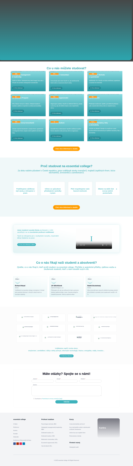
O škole (15, 424)
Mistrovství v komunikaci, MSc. (49, 439)
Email (58, 379)
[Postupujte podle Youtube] (17, 443)
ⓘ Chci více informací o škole (26, 244)
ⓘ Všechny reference (66, 356)
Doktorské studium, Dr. (47, 432)
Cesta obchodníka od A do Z (77, 424)
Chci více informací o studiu (66, 149)
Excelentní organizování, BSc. (49, 442)
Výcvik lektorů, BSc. (46, 446)
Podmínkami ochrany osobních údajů (52, 398)
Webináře (16, 437)
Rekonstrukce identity (75, 436)
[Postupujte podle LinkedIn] (24, 443)
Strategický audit (74, 447)
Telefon (83, 379)
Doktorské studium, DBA (48, 436)
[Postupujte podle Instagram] (20, 443)
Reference (16, 427)
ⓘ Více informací (18, 88)
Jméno (35, 379)
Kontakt (15, 433)
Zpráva (35, 384)
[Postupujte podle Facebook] (14, 443)
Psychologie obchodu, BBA (48, 424)
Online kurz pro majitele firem (77, 432)
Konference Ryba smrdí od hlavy (22, 440)
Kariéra (15, 430)
